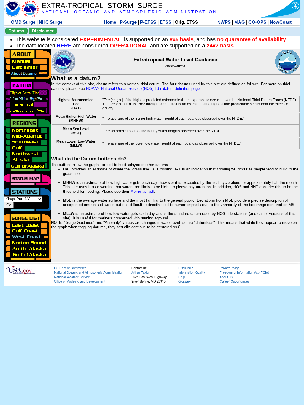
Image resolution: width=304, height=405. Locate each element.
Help (181, 277)
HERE (64, 46)
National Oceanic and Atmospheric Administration (88, 272)
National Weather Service (72, 277)
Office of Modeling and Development (79, 281)
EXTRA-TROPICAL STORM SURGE (102, 5)
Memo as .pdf (142, 191)
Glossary (184, 281)
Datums (16, 30)
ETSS (165, 22)
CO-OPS (257, 22)
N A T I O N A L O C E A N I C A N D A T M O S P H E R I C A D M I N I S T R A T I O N (129, 12)
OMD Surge (23, 22)
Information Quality (191, 272)
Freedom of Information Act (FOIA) (244, 272)
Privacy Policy (229, 268)
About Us (226, 277)
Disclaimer (43, 30)
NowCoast (281, 22)
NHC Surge (50, 22)
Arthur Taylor (140, 272)
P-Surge (128, 22)
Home (110, 22)
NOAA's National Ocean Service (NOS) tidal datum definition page (143, 88)
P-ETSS (148, 22)
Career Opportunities (234, 281)
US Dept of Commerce (70, 268)
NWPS (224, 22)
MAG (239, 22)
